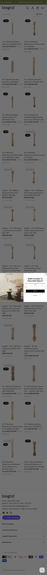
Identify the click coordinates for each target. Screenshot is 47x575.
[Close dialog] (46, 274)
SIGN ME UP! (35, 291)
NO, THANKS (35, 295)
